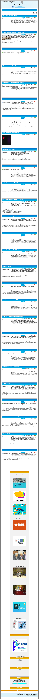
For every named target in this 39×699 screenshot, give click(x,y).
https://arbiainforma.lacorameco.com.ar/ (19, 683)
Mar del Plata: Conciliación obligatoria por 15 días (10, 299)
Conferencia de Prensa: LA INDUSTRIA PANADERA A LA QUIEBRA (12, 199)
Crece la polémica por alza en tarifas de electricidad (10, 182)
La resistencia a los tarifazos (6, 266)
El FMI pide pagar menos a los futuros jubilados (10, 65)
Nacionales (20, 661)
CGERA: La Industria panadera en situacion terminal (10, 132)
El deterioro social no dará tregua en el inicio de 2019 (10, 416)
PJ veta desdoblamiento (6, 383)
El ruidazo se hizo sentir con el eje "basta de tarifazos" (11, 366)
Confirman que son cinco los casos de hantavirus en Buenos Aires (13, 82)
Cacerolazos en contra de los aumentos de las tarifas (10, 450)
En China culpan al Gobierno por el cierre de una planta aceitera (12, 316)
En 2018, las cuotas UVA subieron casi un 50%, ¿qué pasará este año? (13, 32)
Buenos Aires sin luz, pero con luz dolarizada (9, 15)
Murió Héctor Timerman (6, 433)
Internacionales (20, 660)
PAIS (20, 662)
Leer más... (22, 17)
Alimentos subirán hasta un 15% (7, 333)
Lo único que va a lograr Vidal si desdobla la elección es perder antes (13, 99)
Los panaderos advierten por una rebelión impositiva (10, 149)
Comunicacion (20, 665)
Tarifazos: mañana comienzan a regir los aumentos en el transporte (13, 216)
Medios (20, 659)
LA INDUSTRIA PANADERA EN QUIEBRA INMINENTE (10, 249)
